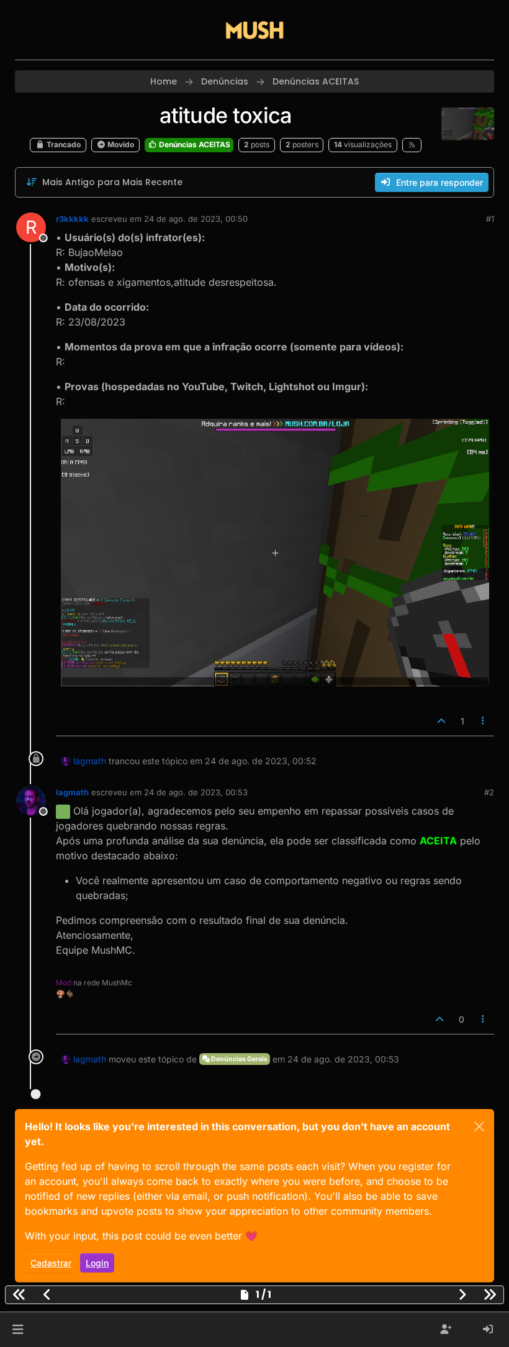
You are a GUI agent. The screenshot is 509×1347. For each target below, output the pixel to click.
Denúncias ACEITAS (193, 144)
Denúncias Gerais (239, 1059)
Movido (120, 144)
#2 (489, 792)
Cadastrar (50, 1263)
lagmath (89, 761)
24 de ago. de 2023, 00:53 (196, 792)
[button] (17, 1329)
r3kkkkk (72, 219)
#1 (490, 219)
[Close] (479, 1126)
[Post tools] (483, 721)
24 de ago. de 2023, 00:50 (196, 219)
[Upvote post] (441, 721)
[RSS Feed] (411, 145)
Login (97, 1263)
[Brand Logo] (254, 30)
